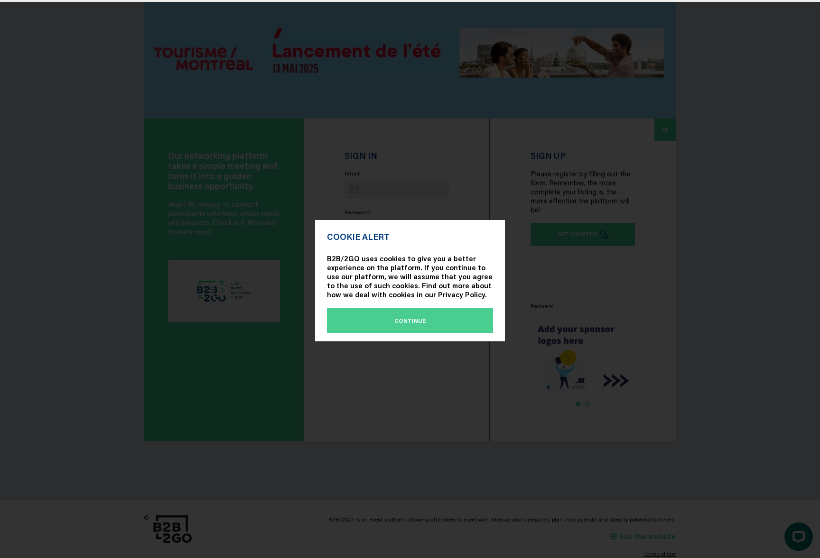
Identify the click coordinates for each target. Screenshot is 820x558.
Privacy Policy (461, 294)
